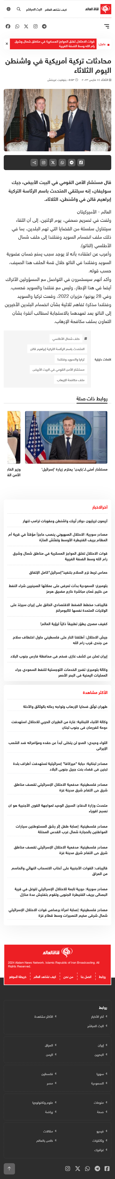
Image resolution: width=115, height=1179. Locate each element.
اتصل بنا (86, 976)
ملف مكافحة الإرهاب (71, 379)
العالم (106, 211)
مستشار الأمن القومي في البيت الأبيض (59, 369)
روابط (102, 976)
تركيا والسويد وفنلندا (71, 359)
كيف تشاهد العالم (56, 9)
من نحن (68, 976)
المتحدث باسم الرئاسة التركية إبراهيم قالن (57, 348)
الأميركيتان (87, 211)
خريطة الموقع (17, 976)
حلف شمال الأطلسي (66, 338)
